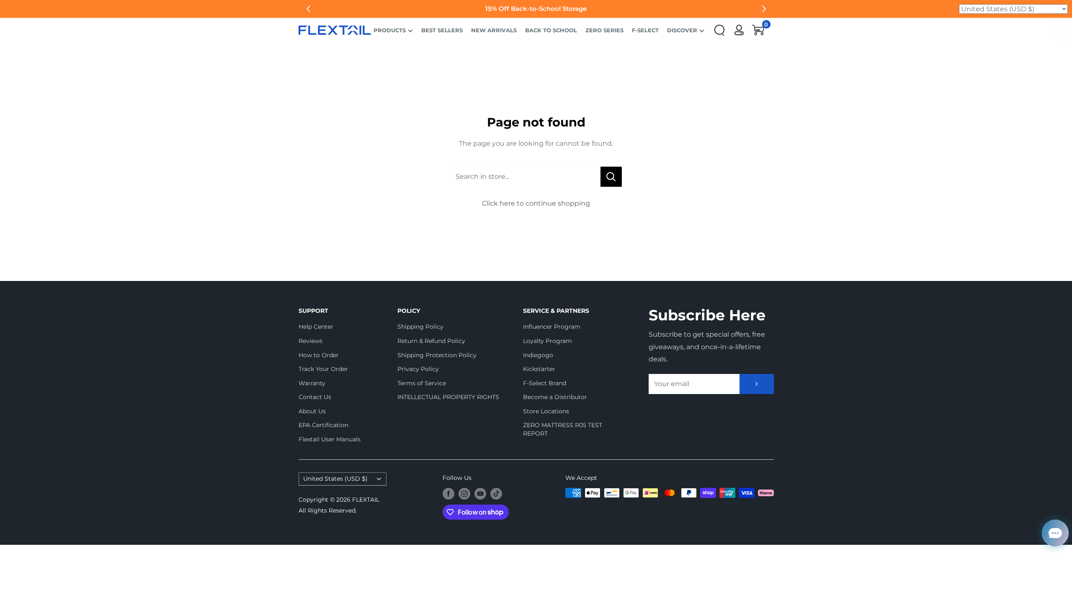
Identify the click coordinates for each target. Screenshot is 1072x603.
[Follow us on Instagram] (464, 494)
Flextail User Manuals (330, 439)
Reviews (310, 341)
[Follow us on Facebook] (448, 494)
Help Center (316, 326)
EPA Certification (323, 425)
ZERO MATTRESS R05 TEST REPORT (562, 429)
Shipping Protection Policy (437, 355)
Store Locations (546, 411)
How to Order (319, 355)
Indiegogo (538, 355)
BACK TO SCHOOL (551, 30)
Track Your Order (323, 369)
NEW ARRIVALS (494, 30)
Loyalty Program (547, 341)
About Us (312, 411)
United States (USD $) (335, 478)
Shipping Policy (420, 326)
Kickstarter (539, 369)
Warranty (312, 383)
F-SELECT (645, 30)
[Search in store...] (611, 177)
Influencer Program (551, 326)
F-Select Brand (544, 383)
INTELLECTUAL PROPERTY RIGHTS (445, 397)
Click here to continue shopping (536, 203)
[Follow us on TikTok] (496, 494)
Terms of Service (421, 383)
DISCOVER (682, 30)
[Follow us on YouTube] (480, 494)
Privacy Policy (418, 369)
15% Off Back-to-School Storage (431, 9)
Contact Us (315, 397)
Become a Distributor (555, 397)
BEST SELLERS (442, 30)
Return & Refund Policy (431, 341)
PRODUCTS (390, 30)
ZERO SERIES (604, 30)
